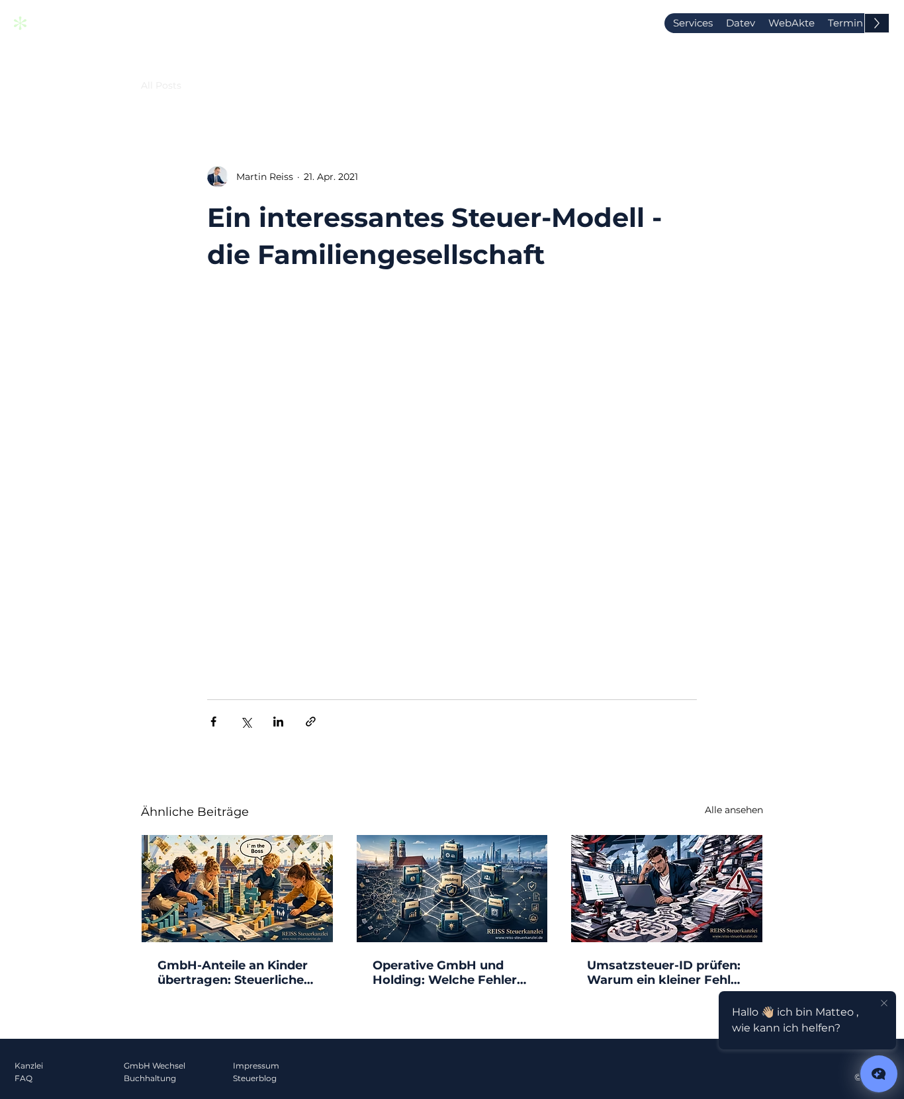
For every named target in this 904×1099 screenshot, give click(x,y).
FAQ (23, 1078)
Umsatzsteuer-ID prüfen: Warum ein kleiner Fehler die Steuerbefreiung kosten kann (665, 972)
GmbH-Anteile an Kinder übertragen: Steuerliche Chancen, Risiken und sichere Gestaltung (233, 972)
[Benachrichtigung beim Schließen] (884, 1004)
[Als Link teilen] (310, 721)
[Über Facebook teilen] (213, 721)
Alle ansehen (734, 810)
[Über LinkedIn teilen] (278, 721)
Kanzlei (29, 1066)
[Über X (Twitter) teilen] (246, 721)
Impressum (256, 1066)
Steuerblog (255, 1078)
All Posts (161, 85)
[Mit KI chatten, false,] (878, 1073)
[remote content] (452, 486)
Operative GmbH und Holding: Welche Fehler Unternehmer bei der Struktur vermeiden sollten (445, 972)
